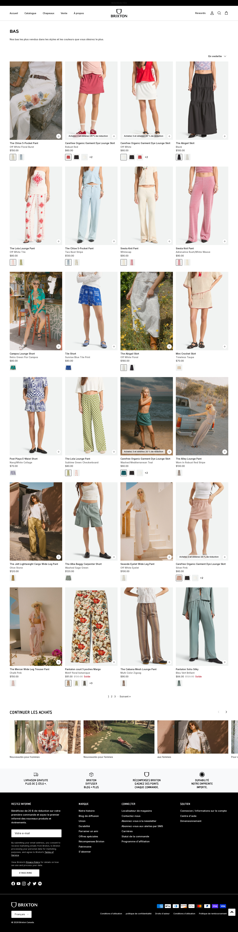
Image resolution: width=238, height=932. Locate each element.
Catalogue (30, 13)
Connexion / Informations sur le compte (203, 810)
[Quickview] (58, 136)
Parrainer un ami (88, 831)
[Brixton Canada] (119, 13)
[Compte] (211, 13)
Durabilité (84, 826)
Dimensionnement (190, 821)
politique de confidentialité (139, 913)
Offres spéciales (88, 836)
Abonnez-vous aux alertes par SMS (142, 826)
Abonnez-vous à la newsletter (139, 821)
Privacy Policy (33, 862)
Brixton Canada (26, 922)
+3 (90, 683)
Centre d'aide (188, 816)
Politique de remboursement (213, 913)
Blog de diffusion (89, 816)
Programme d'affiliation (136, 841)
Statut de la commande (135, 836)
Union (82, 821)
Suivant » (125, 696)
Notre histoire (87, 810)
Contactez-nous (131, 816)
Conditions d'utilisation (111, 913)
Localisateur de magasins (137, 810)
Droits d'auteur (162, 913)
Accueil (14, 13)
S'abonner (85, 851)
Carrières (127, 831)
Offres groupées (119, 3)
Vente (64, 13)
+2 (90, 157)
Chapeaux (48, 13)
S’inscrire (25, 873)
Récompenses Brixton (91, 841)
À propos (79, 13)
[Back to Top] (231, 912)
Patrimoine (85, 846)
